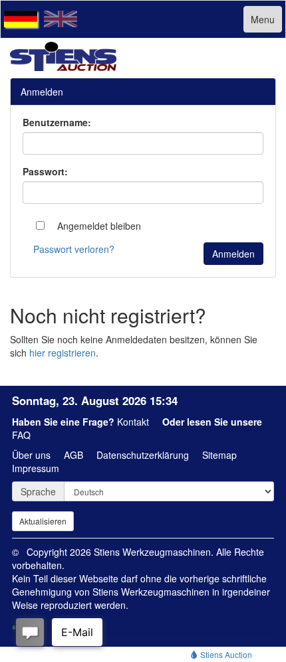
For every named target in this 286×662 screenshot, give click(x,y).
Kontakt (133, 421)
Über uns (31, 454)
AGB (73, 454)
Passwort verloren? (73, 249)
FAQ (21, 435)
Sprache (38, 491)
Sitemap (219, 454)
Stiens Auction (225, 654)
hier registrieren (62, 352)
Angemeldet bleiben (98, 225)
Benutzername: (57, 122)
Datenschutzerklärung (142, 454)
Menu (263, 19)
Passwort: (45, 171)
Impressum (35, 468)
